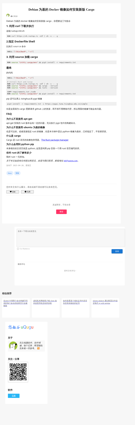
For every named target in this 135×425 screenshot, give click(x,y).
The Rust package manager (55, 139)
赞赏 (61, 212)
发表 (117, 251)
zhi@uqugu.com (71, 161)
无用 (28, 192)
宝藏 (14, 396)
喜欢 (14, 192)
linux (10, 173)
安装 (17, 173)
